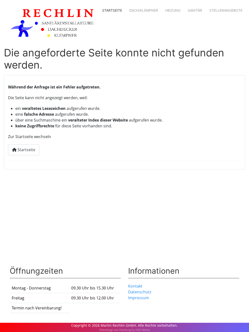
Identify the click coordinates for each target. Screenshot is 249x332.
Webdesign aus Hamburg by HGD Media (124, 330)
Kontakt (135, 286)
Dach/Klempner (143, 10)
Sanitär (195, 10)
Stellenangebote (225, 10)
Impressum (138, 297)
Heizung (172, 10)
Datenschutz (139, 292)
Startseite (112, 10)
